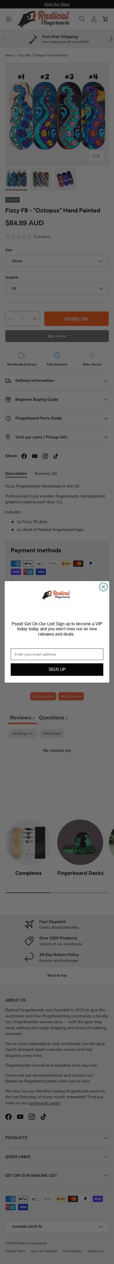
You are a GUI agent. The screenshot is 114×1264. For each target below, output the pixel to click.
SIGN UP (57, 669)
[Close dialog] (103, 587)
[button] (57, 596)
